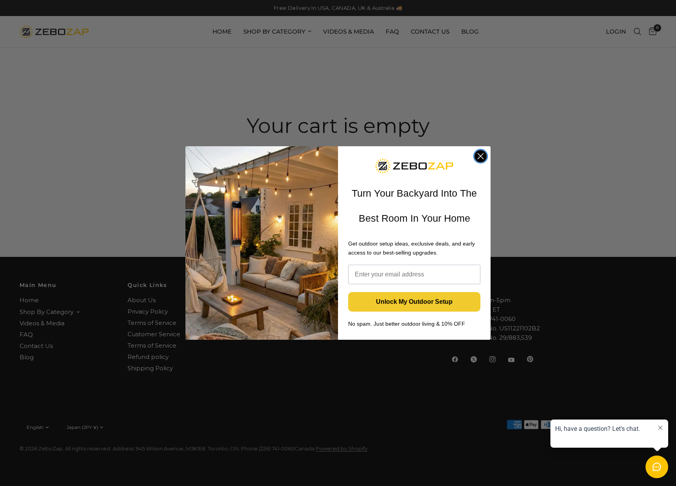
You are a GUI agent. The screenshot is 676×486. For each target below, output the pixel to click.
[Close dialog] (480, 156)
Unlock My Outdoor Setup (414, 301)
